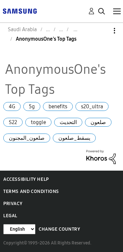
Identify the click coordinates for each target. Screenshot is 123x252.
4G (12, 106)
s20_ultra (92, 106)
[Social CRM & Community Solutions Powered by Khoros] (101, 156)
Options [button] (103, 31)
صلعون (98, 122)
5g (32, 106)
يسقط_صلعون (74, 138)
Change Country (59, 229)
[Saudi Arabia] (20, 11)
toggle (38, 122)
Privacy (12, 203)
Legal (10, 216)
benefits (58, 106)
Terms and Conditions (31, 191)
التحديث (68, 122)
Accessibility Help (26, 179)
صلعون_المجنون (27, 138)
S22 (13, 122)
